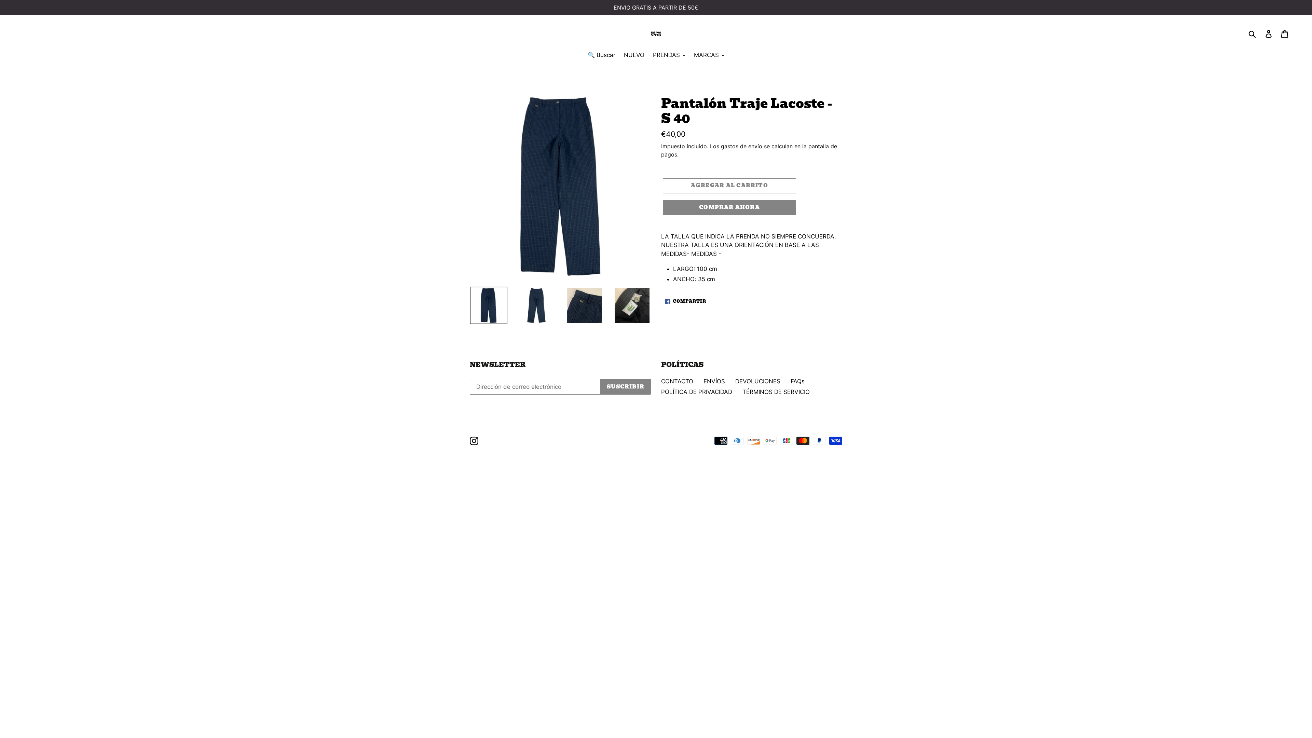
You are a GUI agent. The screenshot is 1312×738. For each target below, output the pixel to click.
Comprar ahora (729, 207)
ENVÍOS (714, 381)
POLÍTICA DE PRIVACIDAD (696, 391)
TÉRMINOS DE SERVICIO (776, 391)
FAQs (798, 381)
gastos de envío (741, 146)
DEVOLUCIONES (757, 381)
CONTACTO (677, 381)
